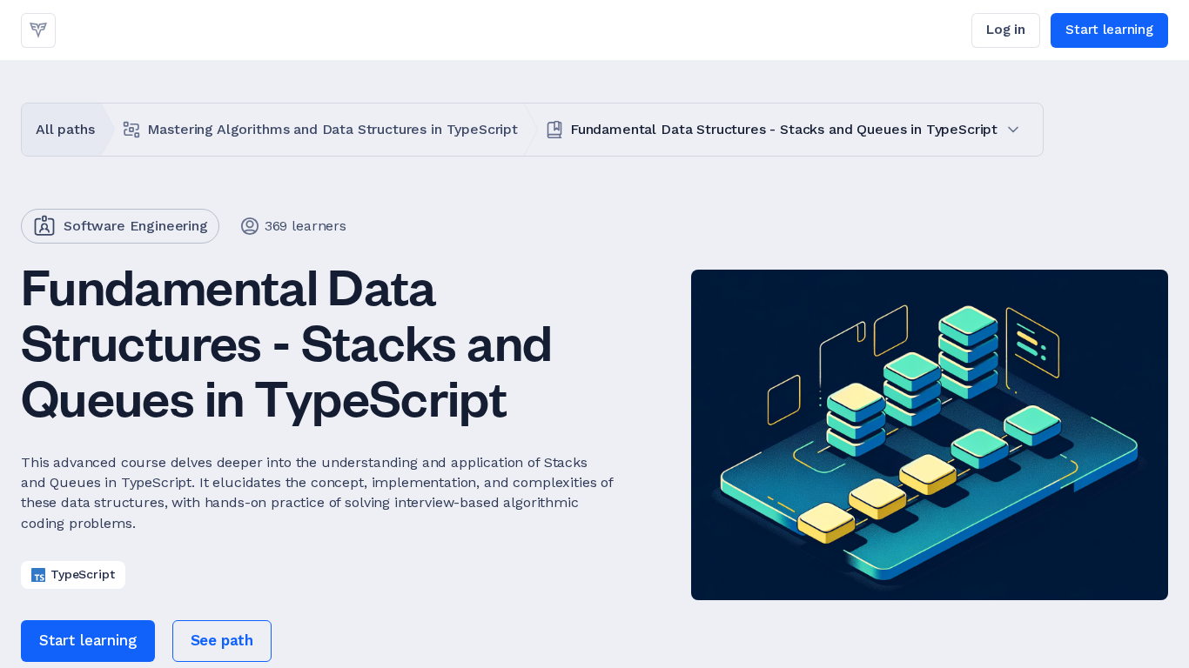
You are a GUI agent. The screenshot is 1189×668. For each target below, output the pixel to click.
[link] (38, 30)
